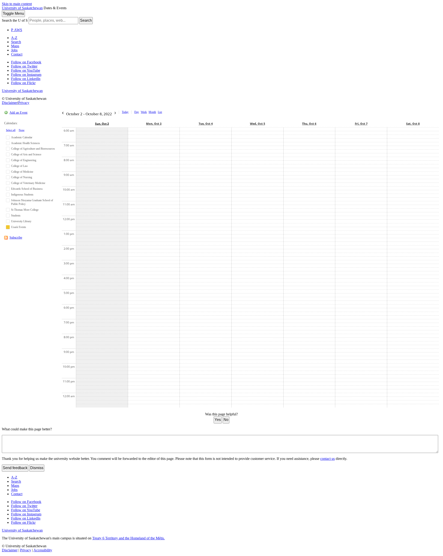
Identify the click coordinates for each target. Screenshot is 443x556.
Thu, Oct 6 (309, 124)
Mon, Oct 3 (154, 124)
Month (152, 112)
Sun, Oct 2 (102, 124)
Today (125, 112)
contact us (327, 459)
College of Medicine (22, 171)
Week (144, 112)
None (21, 130)
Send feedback (15, 468)
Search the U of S (15, 20)
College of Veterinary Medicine (28, 183)
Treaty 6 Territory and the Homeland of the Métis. (128, 538)
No (226, 420)
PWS (16, 30)
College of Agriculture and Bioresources (33, 148)
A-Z (14, 38)
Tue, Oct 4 (206, 124)
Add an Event (18, 112)
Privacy (23, 103)
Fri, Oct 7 (361, 124)
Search (86, 20)
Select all (10, 130)
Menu (13, 13)
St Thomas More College (25, 209)
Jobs (14, 50)
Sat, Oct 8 (413, 124)
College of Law (19, 166)
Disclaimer (10, 103)
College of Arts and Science (26, 154)
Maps (15, 46)
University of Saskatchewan (22, 8)
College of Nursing (21, 177)
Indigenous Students (22, 194)
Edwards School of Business (27, 188)
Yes (218, 420)
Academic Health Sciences (25, 143)
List (160, 112)
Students (16, 215)
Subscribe (15, 237)
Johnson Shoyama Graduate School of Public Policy (32, 202)
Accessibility (42, 550)
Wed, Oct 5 (257, 124)
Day (136, 112)
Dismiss (36, 468)
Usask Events (18, 227)
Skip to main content (17, 4)
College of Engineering (23, 160)
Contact (16, 54)
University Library (21, 221)
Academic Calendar (21, 137)
